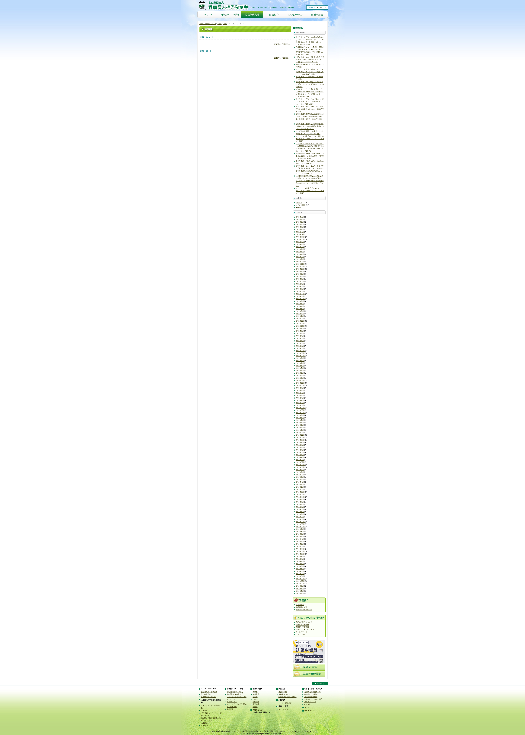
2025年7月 (300, 247)
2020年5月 (300, 398)
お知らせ (299, 203)
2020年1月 (300, 405)
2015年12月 (300, 522)
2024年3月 (300, 286)
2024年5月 (300, 281)
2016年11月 (300, 494)
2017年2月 (300, 487)
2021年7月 (300, 363)
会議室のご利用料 (302, 625)
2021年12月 (300, 351)
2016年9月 (300, 499)
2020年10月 (300, 385)
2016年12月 (300, 492)
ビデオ (255, 697)
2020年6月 (300, 395)
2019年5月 (300, 425)
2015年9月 (300, 529)
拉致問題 (256, 702)
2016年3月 (300, 514)
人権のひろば (257, 710)
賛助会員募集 (206, 694)
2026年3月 (300, 227)
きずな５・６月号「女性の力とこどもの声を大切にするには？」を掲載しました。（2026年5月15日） (310, 71)
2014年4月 (300, 569)
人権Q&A (204, 725)
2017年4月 (300, 482)
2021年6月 (300, 366)
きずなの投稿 (283, 709)
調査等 (255, 707)
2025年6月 (300, 249)
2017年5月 (300, 479)
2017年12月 (300, 462)
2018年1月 (300, 460)
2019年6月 (300, 423)
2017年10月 (300, 467)
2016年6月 (300, 507)
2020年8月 (300, 390)
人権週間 (204, 711)
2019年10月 (300, 413)
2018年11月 (300, 437)
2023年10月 (300, 299)
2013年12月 (300, 579)
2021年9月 (300, 358)
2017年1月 (300, 489)
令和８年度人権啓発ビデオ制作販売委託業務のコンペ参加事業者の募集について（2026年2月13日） (310, 126)
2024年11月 (300, 266)
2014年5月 (300, 566)
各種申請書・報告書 (208, 697)
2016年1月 (300, 519)
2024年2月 (300, 289)
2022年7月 (300, 333)
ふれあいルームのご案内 (305, 630)
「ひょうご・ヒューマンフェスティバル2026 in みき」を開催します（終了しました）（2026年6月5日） (310, 59)
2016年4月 (300, 512)
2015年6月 (300, 534)
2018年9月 (300, 442)
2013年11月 (300, 581)
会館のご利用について (304, 622)
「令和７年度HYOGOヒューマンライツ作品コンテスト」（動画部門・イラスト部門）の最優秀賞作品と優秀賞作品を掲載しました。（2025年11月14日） (310, 181)
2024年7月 (300, 276)
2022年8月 (300, 331)
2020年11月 (300, 383)
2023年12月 (300, 294)
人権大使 (204, 723)
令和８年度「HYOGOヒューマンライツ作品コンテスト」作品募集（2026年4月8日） (310, 84)
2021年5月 (300, 368)
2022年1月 (300, 348)
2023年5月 (300, 311)
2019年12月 (300, 408)
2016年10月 (300, 497)
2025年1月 (300, 262)
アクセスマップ (301, 632)
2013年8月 (300, 586)
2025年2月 (300, 259)
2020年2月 (300, 403)
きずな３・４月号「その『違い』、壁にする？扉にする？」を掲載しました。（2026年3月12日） (310, 101)
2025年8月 (300, 244)
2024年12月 (300, 264)
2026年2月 (300, 229)
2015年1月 (300, 546)
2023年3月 (300, 314)
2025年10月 (300, 239)
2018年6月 (300, 450)
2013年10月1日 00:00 (282, 44)
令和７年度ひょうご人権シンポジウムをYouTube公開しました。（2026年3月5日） (310, 109)
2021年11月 (300, 353)
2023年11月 (300, 296)
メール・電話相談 (285, 703)
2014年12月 (300, 549)
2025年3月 (300, 257)
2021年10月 (300, 356)
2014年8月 (300, 559)
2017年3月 (300, 485)
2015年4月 (300, 539)
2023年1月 (300, 319)
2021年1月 (300, 378)
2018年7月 (300, 447)
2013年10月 (300, 584)
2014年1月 (300, 576)
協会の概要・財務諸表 (209, 692)
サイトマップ (309, 711)
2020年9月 (300, 388)
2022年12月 (300, 321)
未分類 (298, 207)
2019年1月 (300, 433)
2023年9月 (300, 301)
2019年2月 (300, 430)
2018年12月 (300, 435)
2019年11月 (300, 410)
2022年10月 (300, 326)
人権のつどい (232, 702)
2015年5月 (300, 537)
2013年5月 (300, 591)
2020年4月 (300, 400)
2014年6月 (300, 564)
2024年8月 (300, 274)
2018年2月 (300, 457)
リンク (306, 707)
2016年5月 (300, 509)
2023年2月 (300, 316)
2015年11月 (300, 524)
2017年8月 (300, 472)
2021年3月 (300, 373)
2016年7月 (300, 504)
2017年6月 (300, 477)
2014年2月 (300, 574)
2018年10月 (300, 440)
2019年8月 (300, 418)
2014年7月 (300, 561)
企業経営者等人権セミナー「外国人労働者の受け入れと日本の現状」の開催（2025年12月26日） (310, 156)
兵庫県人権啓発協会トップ (207, 24)
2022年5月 (300, 338)
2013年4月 (300, 593)
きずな (220, 24)
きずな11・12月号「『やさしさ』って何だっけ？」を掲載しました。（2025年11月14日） (310, 190)
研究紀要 (256, 704)
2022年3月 (300, 343)
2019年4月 (300, 427)
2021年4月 (300, 371)
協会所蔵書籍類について (287, 697)
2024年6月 (300, 279)
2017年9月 (300, 470)
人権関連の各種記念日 (235, 694)
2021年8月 (300, 361)
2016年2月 (300, 517)
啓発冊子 (256, 694)
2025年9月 (300, 242)
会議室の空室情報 (302, 627)
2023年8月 (300, 304)
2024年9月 (300, 272)
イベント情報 (301, 205)
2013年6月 (300, 589)
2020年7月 (300, 393)
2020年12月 (300, 380)
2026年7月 (300, 217)
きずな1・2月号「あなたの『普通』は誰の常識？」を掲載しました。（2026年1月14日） (310, 138)
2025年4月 (300, 254)
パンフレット (301, 634)
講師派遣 (230, 709)
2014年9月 (300, 556)
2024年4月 (300, 284)
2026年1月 (300, 232)
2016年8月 (300, 502)
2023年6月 (300, 309)
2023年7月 (300, 306)
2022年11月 (300, 323)
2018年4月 (300, 455)
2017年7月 (300, 475)
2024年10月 (300, 269)
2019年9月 (300, 415)
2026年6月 (300, 220)
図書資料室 (300, 605)
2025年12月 (300, 234)
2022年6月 (300, 336)
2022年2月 (300, 346)
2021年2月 (300, 375)
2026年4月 (300, 224)
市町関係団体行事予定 (235, 692)
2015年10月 (300, 527)
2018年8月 (300, 445)
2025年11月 (300, 237)
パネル (225, 24)
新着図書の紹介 (301, 607)
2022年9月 (300, 328)
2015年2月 (300, 544)
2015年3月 (300, 541)
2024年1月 (300, 291)
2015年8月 (300, 532)
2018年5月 (300, 452)
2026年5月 (300, 222)
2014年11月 (300, 551)
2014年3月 (300, 571)
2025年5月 (300, 252)
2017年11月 (300, 465)
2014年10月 (300, 554)
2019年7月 (300, 420)
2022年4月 (300, 341)
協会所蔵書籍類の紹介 (304, 610)
